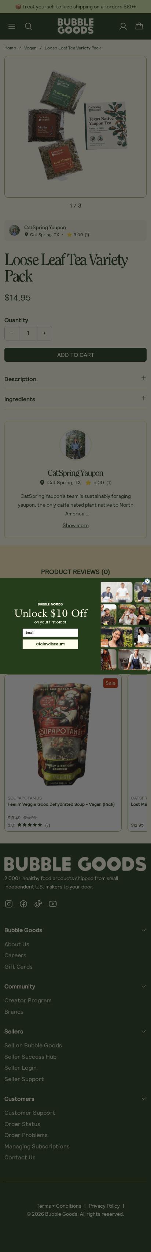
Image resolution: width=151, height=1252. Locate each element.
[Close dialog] (147, 581)
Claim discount (50, 644)
